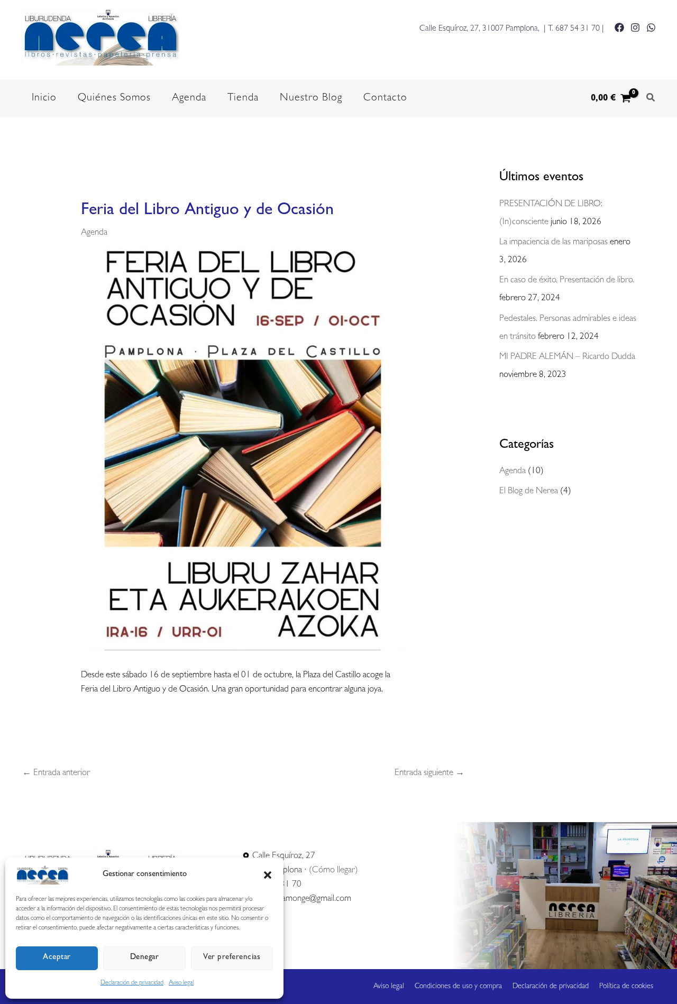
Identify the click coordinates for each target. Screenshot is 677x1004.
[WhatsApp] (651, 27)
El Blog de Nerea (528, 491)
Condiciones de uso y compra (458, 986)
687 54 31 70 (577, 29)
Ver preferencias (231, 958)
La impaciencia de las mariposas (553, 242)
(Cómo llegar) (333, 870)
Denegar (144, 958)
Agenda (94, 232)
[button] (267, 875)
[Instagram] (635, 27)
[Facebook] (619, 27)
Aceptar (57, 958)
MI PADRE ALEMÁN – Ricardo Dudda (567, 357)
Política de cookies (626, 986)
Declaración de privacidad (131, 983)
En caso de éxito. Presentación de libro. (566, 280)
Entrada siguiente (429, 773)
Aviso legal (181, 983)
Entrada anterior (56, 773)
